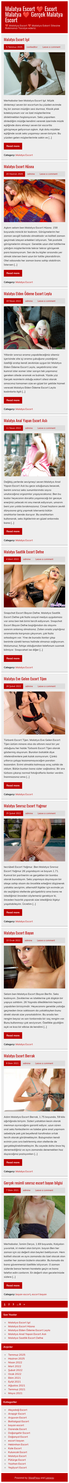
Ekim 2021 (14, 1377)
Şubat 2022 (15, 1370)
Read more (13, 146)
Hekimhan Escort (18, 1444)
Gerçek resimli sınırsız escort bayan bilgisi (33, 1183)
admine (31, 173)
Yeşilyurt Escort (17, 1467)
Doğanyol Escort (18, 1436)
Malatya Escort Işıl (16, 39)
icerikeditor (32, 47)
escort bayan (39, 1294)
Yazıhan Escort (17, 1463)
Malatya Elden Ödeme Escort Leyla (28, 293)
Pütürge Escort (17, 1459)
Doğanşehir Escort (19, 1432)
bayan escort (23, 1294)
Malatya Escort (24, 155)
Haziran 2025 (16, 1358)
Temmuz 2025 (16, 1354)
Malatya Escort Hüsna (19, 166)
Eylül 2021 (14, 1381)
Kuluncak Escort (17, 1452)
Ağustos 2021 (16, 1385)
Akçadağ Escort (17, 1409)
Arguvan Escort (17, 1417)
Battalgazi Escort (18, 1421)
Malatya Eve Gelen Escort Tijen (25, 678)
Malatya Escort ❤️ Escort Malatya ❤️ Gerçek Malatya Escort (34, 14)
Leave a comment (51, 47)
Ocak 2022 (14, 1373)
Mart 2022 (14, 1366)
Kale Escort (15, 1448)
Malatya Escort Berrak (19, 1055)
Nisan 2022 (15, 1362)
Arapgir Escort (17, 1413)
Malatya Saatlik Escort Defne (24, 551)
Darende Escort (17, 1429)
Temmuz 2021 (16, 1389)
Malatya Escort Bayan (19, 933)
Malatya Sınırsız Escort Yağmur (25, 805)
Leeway (49, 1477)
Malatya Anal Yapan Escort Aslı (25, 420)
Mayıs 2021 (15, 1393)
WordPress (34, 1477)
